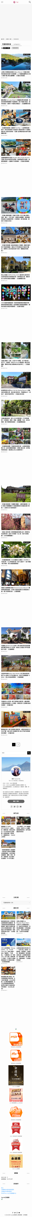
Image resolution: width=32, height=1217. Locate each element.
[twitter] (14, 806)
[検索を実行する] (29, 752)
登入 (2, 1187)
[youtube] (20, 806)
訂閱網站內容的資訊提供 (7, 1189)
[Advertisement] (16, 22)
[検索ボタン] (30, 2)
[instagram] (17, 806)
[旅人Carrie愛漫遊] (16, 2)
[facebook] (11, 806)
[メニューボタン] (2, 2)
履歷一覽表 (16, 801)
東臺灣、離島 (6, 48)
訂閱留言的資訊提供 (6, 1191)
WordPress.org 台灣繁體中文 (8, 1193)
